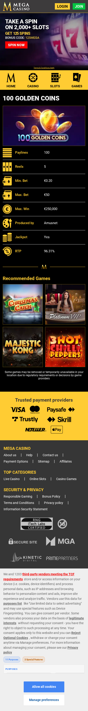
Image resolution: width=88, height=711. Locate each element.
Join (79, 6)
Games (77, 86)
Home (11, 86)
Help (29, 455)
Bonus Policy (51, 496)
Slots (55, 86)
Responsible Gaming (18, 496)
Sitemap (43, 461)
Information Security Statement (26, 509)
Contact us (50, 455)
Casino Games (66, 479)
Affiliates (66, 461)
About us (10, 455)
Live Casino (12, 479)
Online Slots (38, 479)
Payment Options (16, 461)
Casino (33, 86)
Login (62, 6)
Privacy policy (53, 503)
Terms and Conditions (19, 503)
